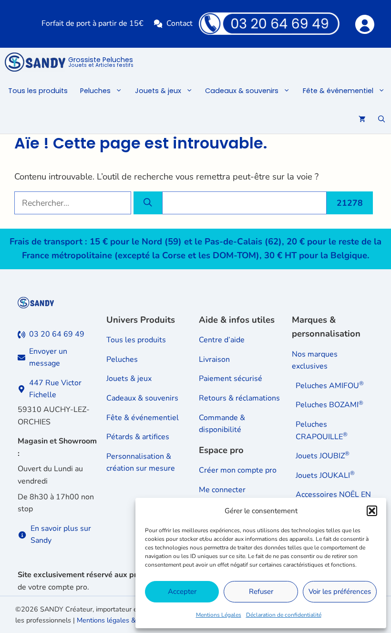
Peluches (95, 90)
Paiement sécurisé (230, 378)
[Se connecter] (364, 23)
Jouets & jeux (158, 90)
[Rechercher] (148, 202)
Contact (179, 23)
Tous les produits (38, 90)
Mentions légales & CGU (114, 620)
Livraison (214, 359)
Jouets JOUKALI (325, 475)
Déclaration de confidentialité (283, 615)
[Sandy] (35, 62)
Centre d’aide (222, 340)
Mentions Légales (218, 615)
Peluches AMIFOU (330, 385)
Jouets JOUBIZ (323, 456)
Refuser (261, 591)
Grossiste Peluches (101, 62)
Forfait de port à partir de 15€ (92, 23)
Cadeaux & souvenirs (241, 90)
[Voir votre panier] (361, 119)
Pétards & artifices (137, 437)
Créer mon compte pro (238, 470)
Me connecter (222, 490)
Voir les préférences (340, 591)
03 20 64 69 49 (56, 334)
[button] (372, 511)
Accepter (182, 591)
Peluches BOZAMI (329, 405)
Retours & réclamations (239, 398)
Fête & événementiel (338, 90)
